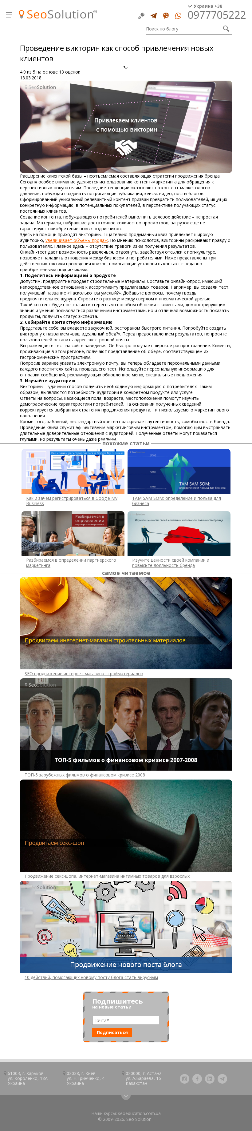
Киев (90, 1073)
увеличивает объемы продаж (76, 240)
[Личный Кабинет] (141, 16)
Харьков (35, 1073)
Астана (154, 1073)
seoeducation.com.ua (139, 1113)
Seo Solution (139, 1119)
